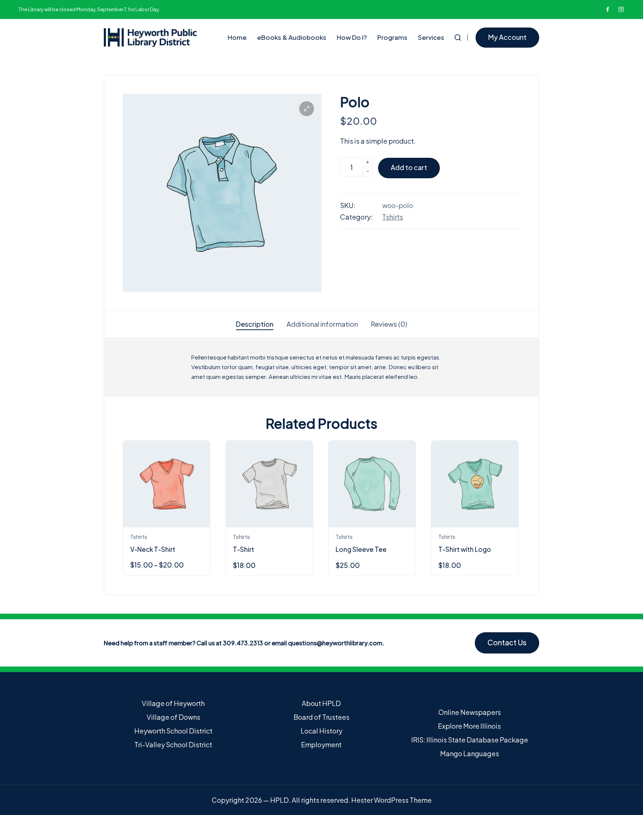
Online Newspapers (469, 712)
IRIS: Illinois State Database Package (469, 739)
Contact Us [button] (507, 642)
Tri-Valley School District (173, 744)
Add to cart (409, 167)
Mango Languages (469, 753)
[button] (507, 38)
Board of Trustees (321, 717)
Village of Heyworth (173, 703)
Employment (321, 744)
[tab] (254, 324)
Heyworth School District (173, 730)
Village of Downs (173, 717)
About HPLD (321, 703)
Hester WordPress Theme (391, 800)
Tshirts (392, 216)
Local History (321, 730)
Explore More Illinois (469, 726)
